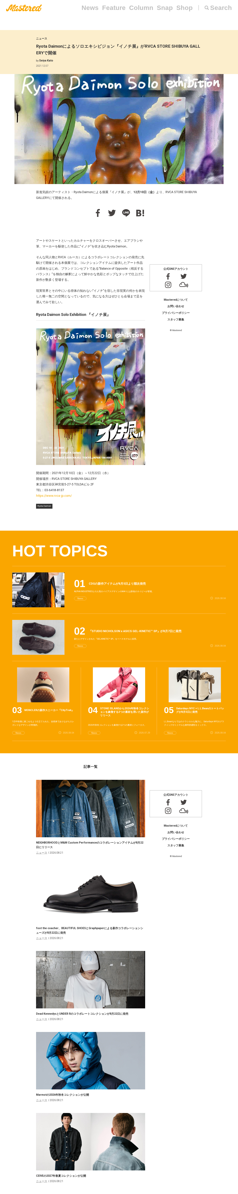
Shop (184, 7)
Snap (165, 7)
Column (141, 7)
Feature (114, 7)
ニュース (41, 38)
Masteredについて (176, 299)
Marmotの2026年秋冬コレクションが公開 (62, 1094)
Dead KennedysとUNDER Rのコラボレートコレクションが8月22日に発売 (82, 1013)
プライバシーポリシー (176, 312)
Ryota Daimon (44, 506)
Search (221, 7)
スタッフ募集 (175, 319)
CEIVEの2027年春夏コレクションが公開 (61, 1175)
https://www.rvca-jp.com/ (54, 495)
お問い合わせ (175, 306)
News (90, 7)
